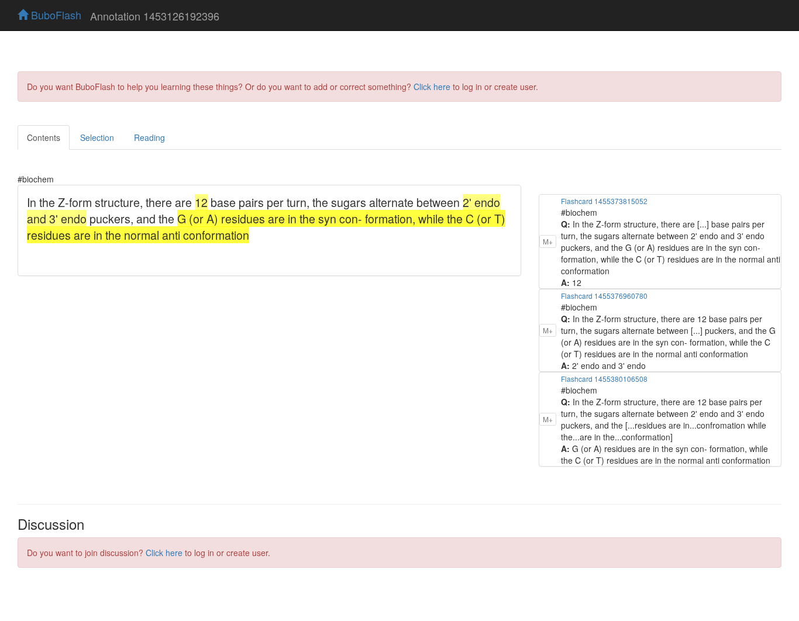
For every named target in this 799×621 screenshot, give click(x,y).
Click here (432, 86)
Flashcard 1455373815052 (604, 201)
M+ (548, 241)
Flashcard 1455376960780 (604, 296)
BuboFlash (54, 14)
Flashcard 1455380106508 (604, 379)
